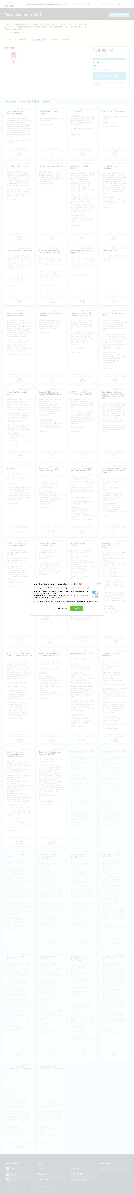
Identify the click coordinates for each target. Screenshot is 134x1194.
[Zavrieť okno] (98, 583)
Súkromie (68, 602)
